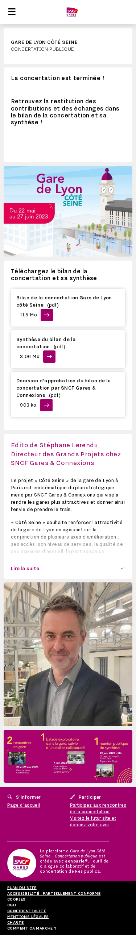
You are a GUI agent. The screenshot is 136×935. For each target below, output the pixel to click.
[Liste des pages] (12, 12)
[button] (68, 568)
